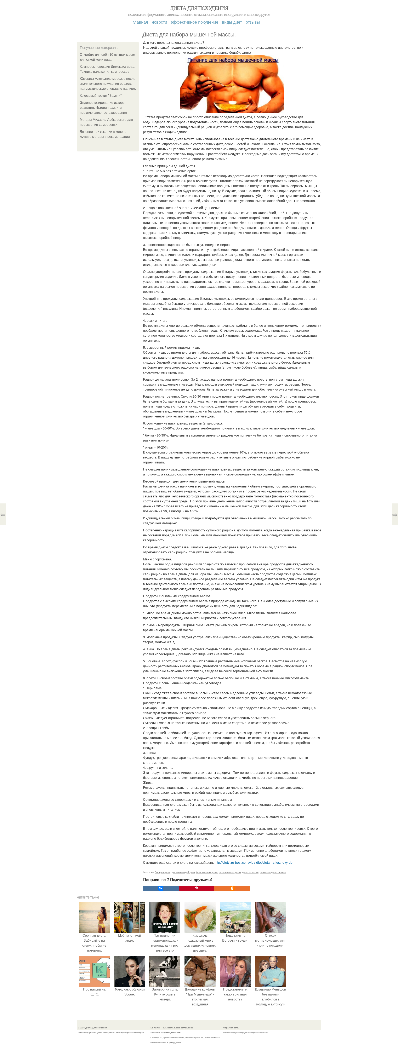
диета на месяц (250, 872)
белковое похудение (207, 872)
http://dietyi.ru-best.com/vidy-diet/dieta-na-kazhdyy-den (254, 862)
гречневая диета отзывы (273, 872)
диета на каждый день (183, 872)
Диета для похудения (199, 7)
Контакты (155, 1027)
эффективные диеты (230, 872)
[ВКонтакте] (161, 888)
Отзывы (253, 22)
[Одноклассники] (232, 888)
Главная (140, 22)
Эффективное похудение (194, 22)
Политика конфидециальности (165, 1032)
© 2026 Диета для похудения (92, 1027)
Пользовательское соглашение (177, 1027)
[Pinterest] (196, 888)
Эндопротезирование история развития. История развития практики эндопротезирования (103, 107)
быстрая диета (162, 872)
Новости (159, 22)
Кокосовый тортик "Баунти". (101, 95)
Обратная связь (231, 1027)
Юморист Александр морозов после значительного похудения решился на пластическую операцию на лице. (108, 83)
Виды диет (232, 22)
